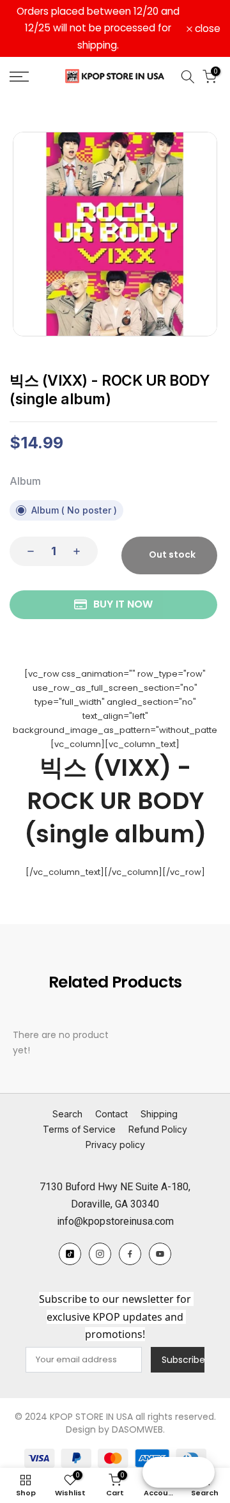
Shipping (159, 1113)
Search (67, 1113)
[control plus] (80, 551)
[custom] (70, 1254)
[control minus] (27, 551)
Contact (111, 1113)
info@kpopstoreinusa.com (115, 1221)
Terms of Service (79, 1129)
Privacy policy (115, 1144)
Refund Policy (157, 1129)
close (206, 29)
